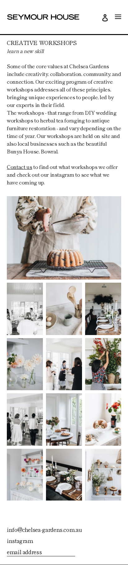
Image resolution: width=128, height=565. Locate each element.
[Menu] (118, 17)
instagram (20, 540)
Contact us (19, 166)
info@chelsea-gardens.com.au (44, 529)
